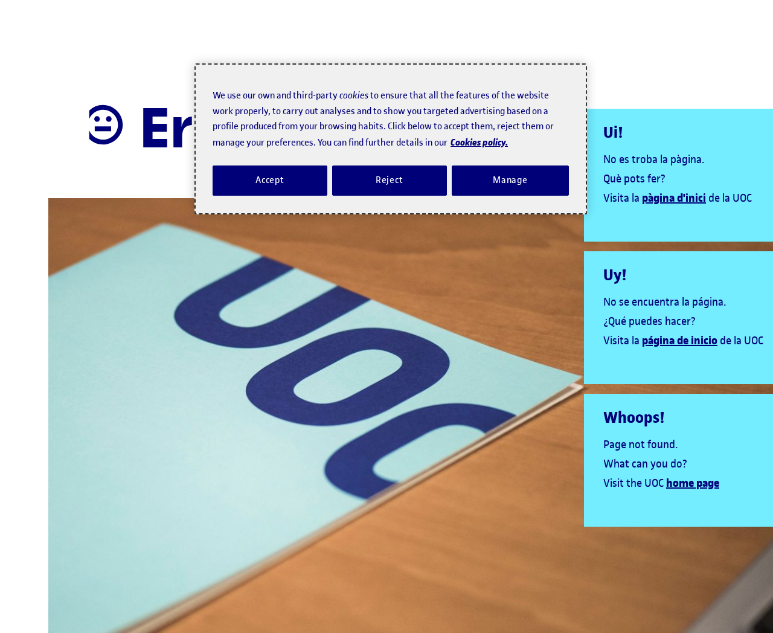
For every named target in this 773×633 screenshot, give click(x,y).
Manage (510, 180)
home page (692, 483)
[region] (390, 138)
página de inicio (679, 340)
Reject (389, 180)
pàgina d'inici (674, 198)
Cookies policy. (479, 141)
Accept (269, 180)
